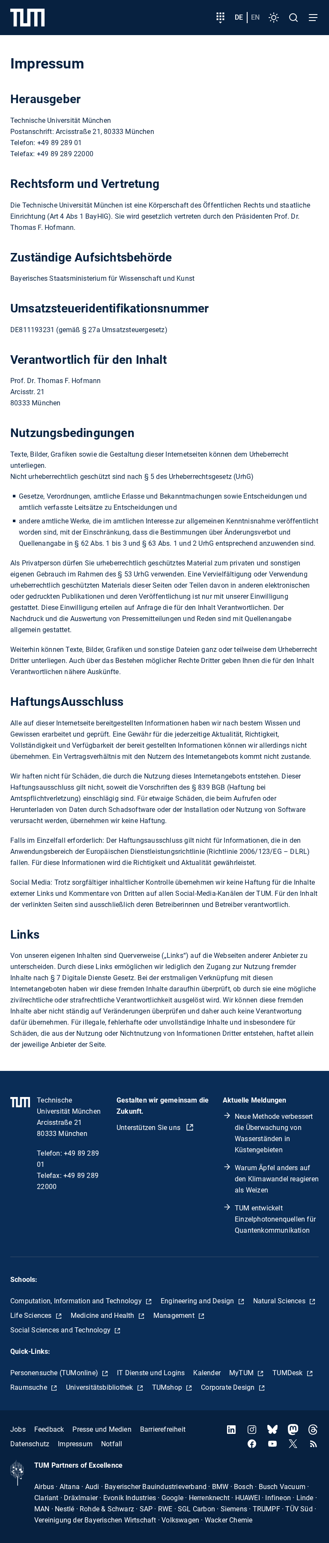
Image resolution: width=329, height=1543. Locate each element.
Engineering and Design (198, 1301)
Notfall (111, 1444)
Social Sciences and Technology (61, 1330)
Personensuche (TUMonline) (55, 1373)
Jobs (18, 1429)
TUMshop (168, 1387)
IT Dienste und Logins (151, 1373)
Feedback (49, 1429)
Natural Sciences (280, 1301)
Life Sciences (32, 1315)
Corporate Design (228, 1387)
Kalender (207, 1373)
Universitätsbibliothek (100, 1387)
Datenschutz (29, 1444)
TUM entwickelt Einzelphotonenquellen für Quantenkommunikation (275, 1219)
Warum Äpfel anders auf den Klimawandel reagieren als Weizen (277, 1179)
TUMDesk (288, 1373)
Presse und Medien (101, 1429)
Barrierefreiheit (162, 1429)
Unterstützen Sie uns (149, 1128)
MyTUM (242, 1373)
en (255, 17)
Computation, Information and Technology (77, 1301)
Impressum (75, 1444)
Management (174, 1315)
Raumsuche (29, 1387)
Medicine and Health (103, 1315)
